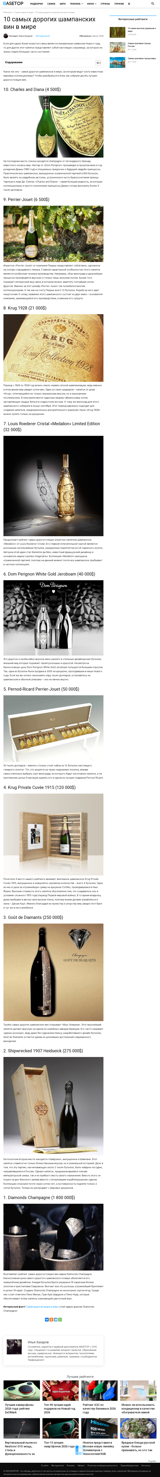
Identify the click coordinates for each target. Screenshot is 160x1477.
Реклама (71, 1465)
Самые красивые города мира (142, 58)
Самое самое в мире (23, 12)
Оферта (81, 1465)
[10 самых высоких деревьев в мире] (117, 32)
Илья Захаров (25, 35)
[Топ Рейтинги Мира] (13, 4)
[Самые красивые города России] (117, 47)
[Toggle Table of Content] (96, 63)
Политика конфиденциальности (103, 1465)
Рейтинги (7, 12)
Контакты (146, 1465)
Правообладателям (130, 1465)
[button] (153, 4)
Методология (43, 36)
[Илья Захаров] (6, 36)
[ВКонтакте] (47, 1319)
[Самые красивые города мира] (117, 62)
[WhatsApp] (60, 1319)
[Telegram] (56, 1319)
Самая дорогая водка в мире (42, 1306)
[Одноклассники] (51, 1319)
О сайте (44, 1465)
